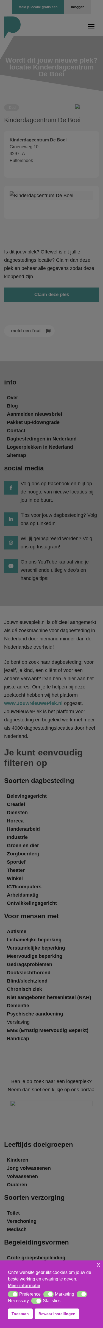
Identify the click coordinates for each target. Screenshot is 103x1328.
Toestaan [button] (20, 1314)
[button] (13, 1294)
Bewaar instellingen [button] (57, 1314)
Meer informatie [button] (24, 1285)
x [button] (98, 1264)
